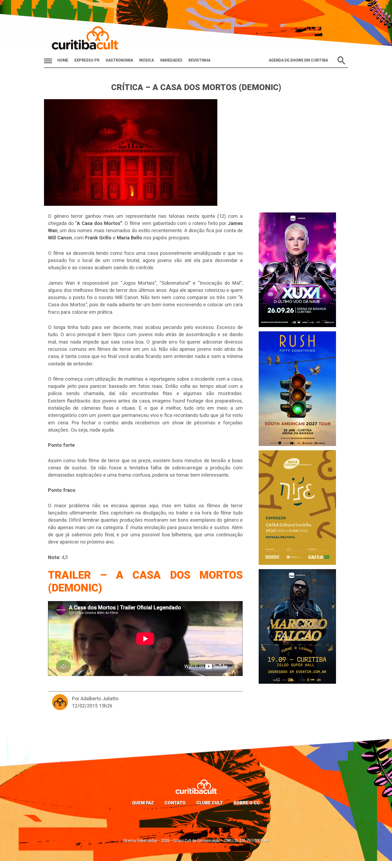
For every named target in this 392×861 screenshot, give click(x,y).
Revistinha (199, 60)
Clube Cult (209, 802)
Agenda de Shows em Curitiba (298, 60)
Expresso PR (86, 60)
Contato (175, 802)
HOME (62, 60)
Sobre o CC (247, 802)
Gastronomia (119, 60)
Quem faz (143, 802)
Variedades (171, 60)
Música (146, 60)
